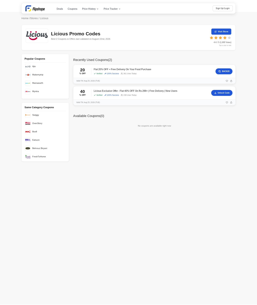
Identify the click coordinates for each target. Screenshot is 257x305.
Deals (60, 9)
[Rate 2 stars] (216, 38)
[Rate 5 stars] (229, 38)
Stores (34, 18)
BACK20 (225, 71)
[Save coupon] (227, 81)
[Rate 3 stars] (220, 38)
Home (25, 18)
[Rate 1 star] (211, 38)
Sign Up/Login (223, 8)
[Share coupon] (231, 81)
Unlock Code (223, 93)
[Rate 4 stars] (225, 38)
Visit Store (223, 31)
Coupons (72, 9)
